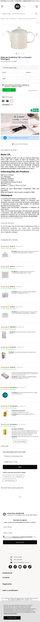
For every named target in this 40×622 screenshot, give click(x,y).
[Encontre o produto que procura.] (36, 13)
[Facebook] (10, 568)
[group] (20, 514)
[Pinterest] (25, 568)
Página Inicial (5, 18)
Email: (4, 78)
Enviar (20, 467)
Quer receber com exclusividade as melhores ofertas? (20, 522)
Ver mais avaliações (20, 441)
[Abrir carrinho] (36, 6)
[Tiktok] (29, 568)
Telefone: (28, 72)
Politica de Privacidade (26, 536)
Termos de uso (16, 536)
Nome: (4, 72)
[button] (16, 53)
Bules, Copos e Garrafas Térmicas (28, 18)
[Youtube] (20, 568)
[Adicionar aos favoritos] (37, 22)
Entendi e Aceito (12, 618)
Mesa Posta (13, 18)
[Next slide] (36, 34)
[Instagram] (15, 568)
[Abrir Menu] (2, 6)
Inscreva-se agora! (20, 520)
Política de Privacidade (10, 613)
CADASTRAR (20, 542)
